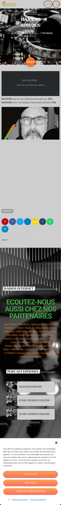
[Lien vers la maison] (9, 4)
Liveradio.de (31, 349)
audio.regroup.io (40, 342)
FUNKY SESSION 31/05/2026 (34, 400)
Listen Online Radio (20, 342)
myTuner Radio (45, 335)
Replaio (52, 338)
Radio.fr (29, 327)
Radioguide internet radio (44, 324)
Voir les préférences (30, 491)
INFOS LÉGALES (19, 499)
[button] (56, 442)
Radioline (10, 327)
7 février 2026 (38, 34)
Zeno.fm (26, 345)
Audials (45, 353)
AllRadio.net (17, 349)
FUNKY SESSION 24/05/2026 (34, 414)
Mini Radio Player (16, 335)
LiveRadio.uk (35, 356)
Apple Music (9, 324)
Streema (31, 335)
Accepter (30, 474)
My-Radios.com (47, 331)
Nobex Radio (42, 327)
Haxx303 (30, 12)
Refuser (30, 483)
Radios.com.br (12, 345)
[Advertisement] (30, 173)
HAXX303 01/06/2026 (30, 386)
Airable (36, 353)
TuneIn (20, 327)
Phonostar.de (39, 345)
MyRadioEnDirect (49, 349)
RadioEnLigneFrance (27, 331)
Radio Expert (39, 338)
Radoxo (8, 338)
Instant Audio (24, 353)
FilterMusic (24, 324)
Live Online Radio (22, 338)
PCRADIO (10, 353)
